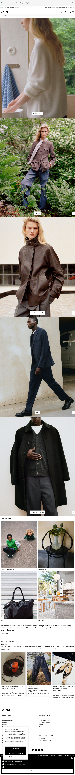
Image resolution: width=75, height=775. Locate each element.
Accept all (15, 748)
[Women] (37, 68)
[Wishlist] (66, 12)
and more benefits (15, 7)
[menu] (73, 12)
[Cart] (70, 12)
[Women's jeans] (37, 167)
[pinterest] (39, 750)
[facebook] (36, 750)
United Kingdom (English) (46, 740)
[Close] (72, 3)
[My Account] (61, 12)
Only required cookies (15, 753)
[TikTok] (42, 750)
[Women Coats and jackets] (37, 267)
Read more (8, 745)
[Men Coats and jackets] (37, 466)
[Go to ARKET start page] (4, 12)
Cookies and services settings (66, 755)
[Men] (37, 367)
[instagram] (33, 750)
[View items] (73, 213)
